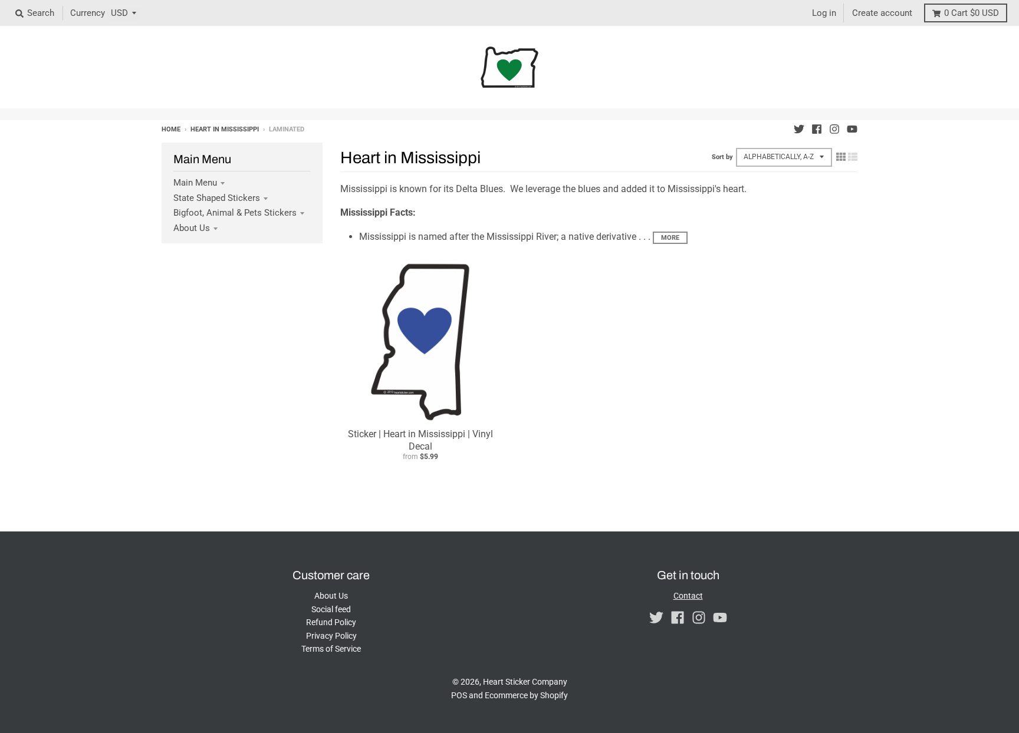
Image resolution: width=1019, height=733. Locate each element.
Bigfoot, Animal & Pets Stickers (235, 212)
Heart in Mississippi (224, 129)
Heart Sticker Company (525, 681)
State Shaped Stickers (216, 198)
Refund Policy (331, 622)
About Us (191, 228)
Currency (87, 13)
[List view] (852, 156)
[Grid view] (841, 156)
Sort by (722, 157)
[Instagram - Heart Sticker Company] (834, 129)
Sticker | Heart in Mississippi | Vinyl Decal (420, 440)
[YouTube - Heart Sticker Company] (852, 129)
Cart (971, 13)
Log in (824, 13)
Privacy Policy (331, 635)
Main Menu (195, 182)
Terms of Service (331, 648)
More (670, 238)
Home (171, 129)
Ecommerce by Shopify (526, 695)
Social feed (331, 609)
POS (459, 695)
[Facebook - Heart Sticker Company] (816, 129)
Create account (882, 13)
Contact (688, 595)
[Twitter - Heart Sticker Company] (799, 129)
